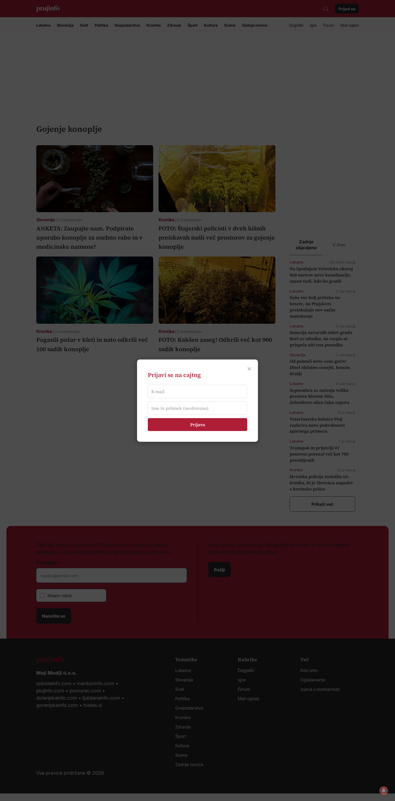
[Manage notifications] (383, 790)
